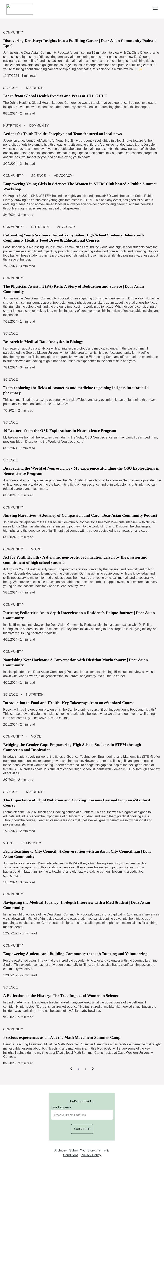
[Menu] (155, 9)
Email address (61, 1107)
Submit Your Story (82, 1150)
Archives (61, 1150)
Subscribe (82, 1129)
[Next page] (92, 1069)
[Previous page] (71, 1069)
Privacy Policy (91, 1155)
